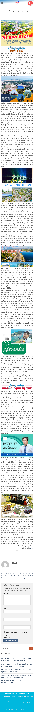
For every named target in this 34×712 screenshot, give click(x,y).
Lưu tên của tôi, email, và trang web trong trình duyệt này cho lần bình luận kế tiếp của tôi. (16, 634)
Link (31, 548)
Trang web (6, 624)
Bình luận (6, 593)
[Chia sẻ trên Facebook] (17, 553)
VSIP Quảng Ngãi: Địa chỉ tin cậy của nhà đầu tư (8, 576)
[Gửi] (31, 648)
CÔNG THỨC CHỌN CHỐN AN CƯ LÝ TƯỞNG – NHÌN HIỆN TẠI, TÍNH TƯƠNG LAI (16, 665)
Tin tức (17, 9)
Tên (5, 608)
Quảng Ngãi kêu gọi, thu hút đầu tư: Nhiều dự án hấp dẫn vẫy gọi (25, 576)
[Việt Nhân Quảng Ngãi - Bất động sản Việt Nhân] (17, 3)
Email (5, 616)
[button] (2, 3)
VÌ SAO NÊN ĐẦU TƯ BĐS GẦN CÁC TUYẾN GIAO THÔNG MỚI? (16, 682)
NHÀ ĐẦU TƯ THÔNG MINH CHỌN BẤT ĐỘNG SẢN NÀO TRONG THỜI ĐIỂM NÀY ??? (16, 660)
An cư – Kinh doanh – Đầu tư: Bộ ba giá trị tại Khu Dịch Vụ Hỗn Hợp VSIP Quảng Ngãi (16, 676)
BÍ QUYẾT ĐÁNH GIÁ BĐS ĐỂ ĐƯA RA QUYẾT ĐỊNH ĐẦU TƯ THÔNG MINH (16, 671)
